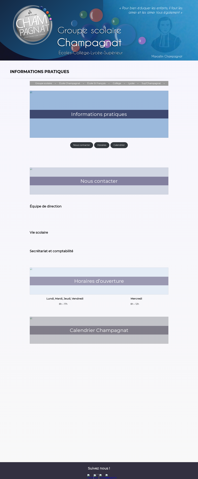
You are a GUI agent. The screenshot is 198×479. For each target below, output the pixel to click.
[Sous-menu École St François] (109, 83)
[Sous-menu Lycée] (138, 83)
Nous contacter (81, 145)
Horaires (101, 145)
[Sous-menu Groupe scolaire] (55, 83)
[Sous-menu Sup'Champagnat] (164, 83)
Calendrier (119, 145)
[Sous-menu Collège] (124, 83)
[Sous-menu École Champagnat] (83, 83)
